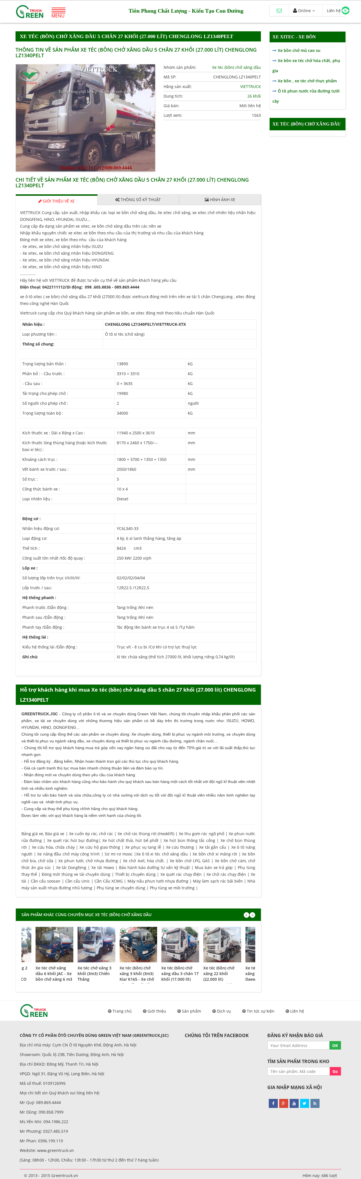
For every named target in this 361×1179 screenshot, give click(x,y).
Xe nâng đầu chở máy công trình (68, 854)
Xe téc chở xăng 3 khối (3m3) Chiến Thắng (94, 973)
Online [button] (304, 10)
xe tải (40, 720)
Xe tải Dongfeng (71, 867)
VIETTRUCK (250, 86)
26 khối (254, 96)
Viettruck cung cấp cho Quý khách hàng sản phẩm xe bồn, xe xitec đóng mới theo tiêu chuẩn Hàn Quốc (117, 313)
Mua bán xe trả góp (214, 867)
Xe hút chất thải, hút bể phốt (130, 840)
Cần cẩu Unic (77, 881)
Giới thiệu (157, 1011)
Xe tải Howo (102, 867)
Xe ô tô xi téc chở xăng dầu (162, 854)
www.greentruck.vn (55, 1150)
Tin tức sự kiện (260, 1011)
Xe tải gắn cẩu (212, 847)
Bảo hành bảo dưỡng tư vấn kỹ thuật (154, 867)
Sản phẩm (191, 1011)
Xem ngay (54, 943)
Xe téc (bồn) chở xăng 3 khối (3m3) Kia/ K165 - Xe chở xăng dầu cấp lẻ (137, 976)
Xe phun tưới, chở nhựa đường (88, 860)
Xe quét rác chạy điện (181, 874)
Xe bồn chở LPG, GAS (190, 860)
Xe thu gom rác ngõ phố (201, 833)
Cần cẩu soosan (45, 881)
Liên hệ (297, 1011)
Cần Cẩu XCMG (108, 881)
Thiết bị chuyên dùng (135, 874)
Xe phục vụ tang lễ (143, 847)
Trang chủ (122, 1011)
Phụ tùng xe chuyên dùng (121, 887)
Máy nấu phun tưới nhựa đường (158, 881)
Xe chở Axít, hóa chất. (143, 860)
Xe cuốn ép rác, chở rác (91, 833)
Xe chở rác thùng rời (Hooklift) (146, 833)
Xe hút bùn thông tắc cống (189, 840)
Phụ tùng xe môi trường (172, 887)
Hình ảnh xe (222, 199)
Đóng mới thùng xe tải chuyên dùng (76, 874)
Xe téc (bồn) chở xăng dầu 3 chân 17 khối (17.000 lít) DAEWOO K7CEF (180, 976)
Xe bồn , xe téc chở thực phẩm (307, 80)
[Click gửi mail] (279, 10)
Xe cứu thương (180, 847)
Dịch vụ (224, 1011)
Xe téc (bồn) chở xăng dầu (236, 67)
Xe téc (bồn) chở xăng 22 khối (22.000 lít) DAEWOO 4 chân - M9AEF (220, 979)
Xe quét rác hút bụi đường (73, 840)
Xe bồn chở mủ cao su (299, 50)
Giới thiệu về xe (58, 201)
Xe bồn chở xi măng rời (215, 854)
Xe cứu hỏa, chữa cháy (53, 847)
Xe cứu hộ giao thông (100, 847)
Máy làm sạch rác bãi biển (218, 881)
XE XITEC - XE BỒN (294, 36)
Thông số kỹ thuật (140, 199)
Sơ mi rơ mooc (119, 854)
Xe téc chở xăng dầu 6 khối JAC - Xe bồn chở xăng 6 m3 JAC (54, 976)
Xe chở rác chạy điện (226, 874)
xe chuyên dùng (114, 734)
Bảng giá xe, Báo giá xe (43, 833)
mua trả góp (96, 747)
